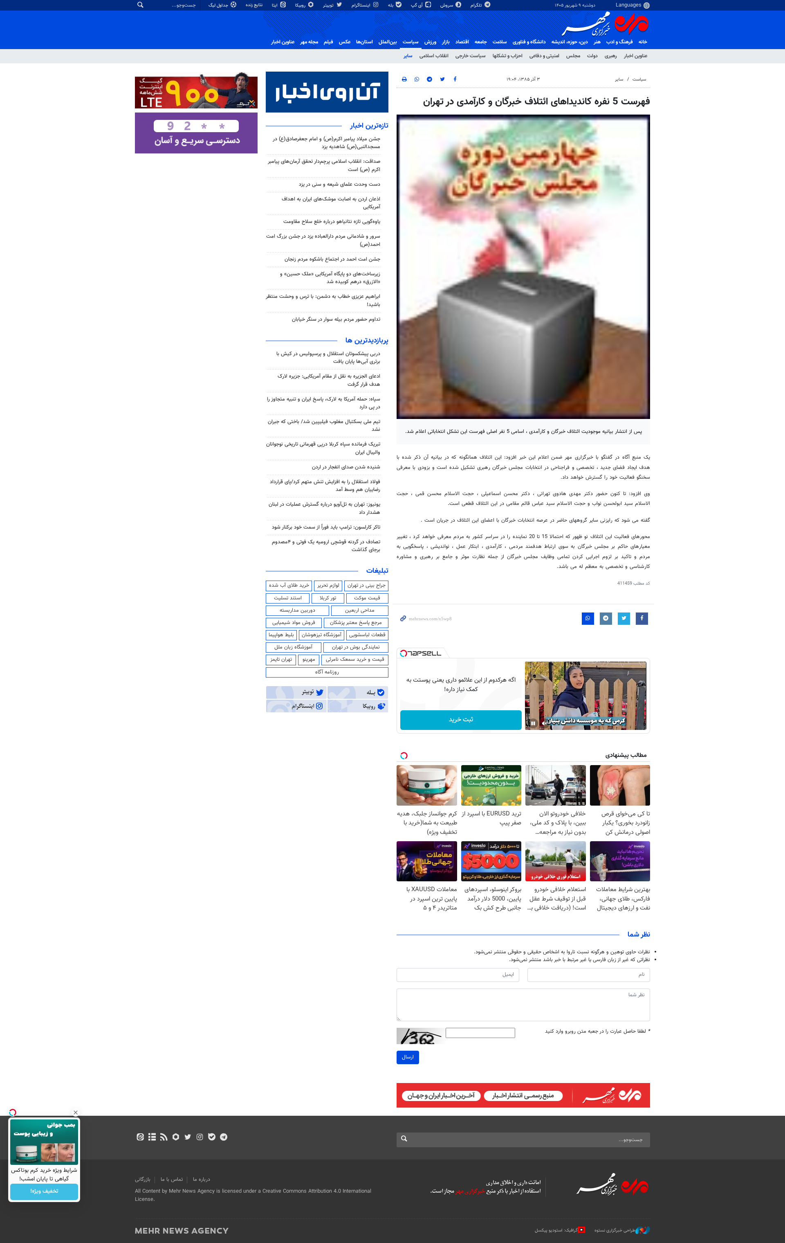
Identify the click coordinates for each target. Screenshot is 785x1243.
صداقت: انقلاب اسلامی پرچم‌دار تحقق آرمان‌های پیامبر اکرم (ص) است (324, 165)
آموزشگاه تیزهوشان (321, 635)
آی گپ (417, 5)
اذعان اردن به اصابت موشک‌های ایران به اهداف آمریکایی (331, 203)
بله (391, 5)
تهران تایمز (281, 659)
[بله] (211, 1138)
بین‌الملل (388, 42)
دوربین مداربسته (297, 610)
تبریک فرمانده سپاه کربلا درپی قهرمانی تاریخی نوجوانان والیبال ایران (323, 448)
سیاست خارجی (470, 56)
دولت (592, 56)
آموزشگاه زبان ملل (293, 647)
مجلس (573, 56)
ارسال (408, 1057)
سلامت (500, 42)
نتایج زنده (255, 5)
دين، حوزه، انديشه (570, 42)
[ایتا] (140, 1138)
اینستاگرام (362, 5)
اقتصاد (462, 42)
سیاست (411, 42)
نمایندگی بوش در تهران (356, 647)
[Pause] (533, 723)
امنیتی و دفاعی (544, 56)
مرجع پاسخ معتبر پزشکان (356, 623)
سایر (408, 56)
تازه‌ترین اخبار (369, 126)
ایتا (275, 5)
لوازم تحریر (328, 585)
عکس (344, 42)
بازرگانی (142, 1179)
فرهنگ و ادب (619, 42)
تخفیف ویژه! (44, 1191)
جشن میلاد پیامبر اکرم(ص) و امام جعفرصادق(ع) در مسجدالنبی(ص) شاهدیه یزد (326, 143)
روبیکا (301, 5)
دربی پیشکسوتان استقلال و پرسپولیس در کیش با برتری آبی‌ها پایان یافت (328, 358)
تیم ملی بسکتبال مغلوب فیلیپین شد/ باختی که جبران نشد (324, 426)
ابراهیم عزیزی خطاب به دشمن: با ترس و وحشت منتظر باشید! (323, 300)
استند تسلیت (288, 598)
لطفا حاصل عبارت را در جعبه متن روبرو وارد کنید (597, 1032)
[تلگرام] (223, 1138)
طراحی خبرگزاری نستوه (614, 1230)
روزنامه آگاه (327, 672)
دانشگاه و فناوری (529, 42)
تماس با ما (172, 1179)
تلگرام (477, 5)
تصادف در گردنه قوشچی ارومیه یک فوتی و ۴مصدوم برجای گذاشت (326, 546)
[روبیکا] (176, 1138)
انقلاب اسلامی (434, 56)
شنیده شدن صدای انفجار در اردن (346, 467)
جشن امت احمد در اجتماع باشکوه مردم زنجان (332, 259)
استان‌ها (364, 42)
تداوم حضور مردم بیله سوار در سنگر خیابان (336, 319)
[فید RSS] (164, 1138)
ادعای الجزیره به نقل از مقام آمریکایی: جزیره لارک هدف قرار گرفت (329, 380)
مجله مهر (309, 42)
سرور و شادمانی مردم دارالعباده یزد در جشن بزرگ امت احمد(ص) (323, 240)
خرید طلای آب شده (289, 585)
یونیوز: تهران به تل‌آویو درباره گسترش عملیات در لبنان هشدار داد (324, 508)
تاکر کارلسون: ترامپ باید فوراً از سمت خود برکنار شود (326, 527)
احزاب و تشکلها (508, 56)
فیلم (328, 42)
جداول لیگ (219, 5)
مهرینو (309, 659)
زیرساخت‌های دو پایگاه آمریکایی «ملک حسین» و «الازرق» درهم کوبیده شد (330, 278)
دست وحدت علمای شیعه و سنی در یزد (339, 184)
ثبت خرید (461, 720)
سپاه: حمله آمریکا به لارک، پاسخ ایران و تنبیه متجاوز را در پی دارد (323, 403)
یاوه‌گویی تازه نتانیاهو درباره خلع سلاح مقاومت (331, 222)
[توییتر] (188, 1138)
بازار (446, 42)
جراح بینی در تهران (367, 585)
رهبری (611, 56)
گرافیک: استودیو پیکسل (556, 1230)
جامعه (481, 42)
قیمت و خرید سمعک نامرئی (355, 659)
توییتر (329, 5)
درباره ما (201, 1179)
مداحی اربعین (360, 610)
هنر (597, 42)
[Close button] (76, 1112)
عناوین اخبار (635, 56)
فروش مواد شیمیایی (293, 623)
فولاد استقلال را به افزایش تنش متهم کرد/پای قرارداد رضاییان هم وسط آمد (325, 486)
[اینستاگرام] (200, 1138)
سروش (447, 5)
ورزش (430, 42)
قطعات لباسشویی (367, 635)
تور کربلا (328, 598)
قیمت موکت (367, 598)
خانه (643, 42)
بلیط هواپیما (281, 635)
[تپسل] (403, 653)
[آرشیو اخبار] (152, 1138)
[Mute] (545, 723)
